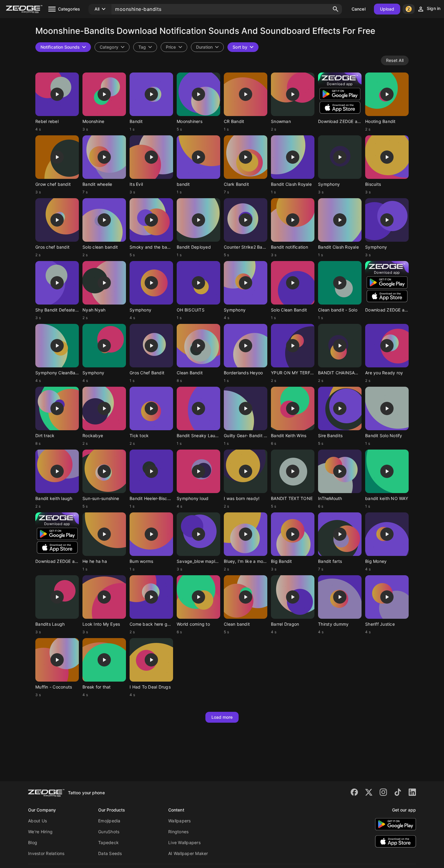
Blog (32, 842)
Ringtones (178, 831)
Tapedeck (108, 842)
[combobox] (145, 47)
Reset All (395, 60)
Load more (222, 717)
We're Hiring (40, 831)
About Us (37, 820)
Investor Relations (46, 853)
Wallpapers (179, 820)
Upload (387, 8)
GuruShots (108, 831)
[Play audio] (57, 94)
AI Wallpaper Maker (188, 853)
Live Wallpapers (184, 842)
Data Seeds (110, 853)
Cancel (358, 8)
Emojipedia (109, 820)
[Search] (335, 9)
